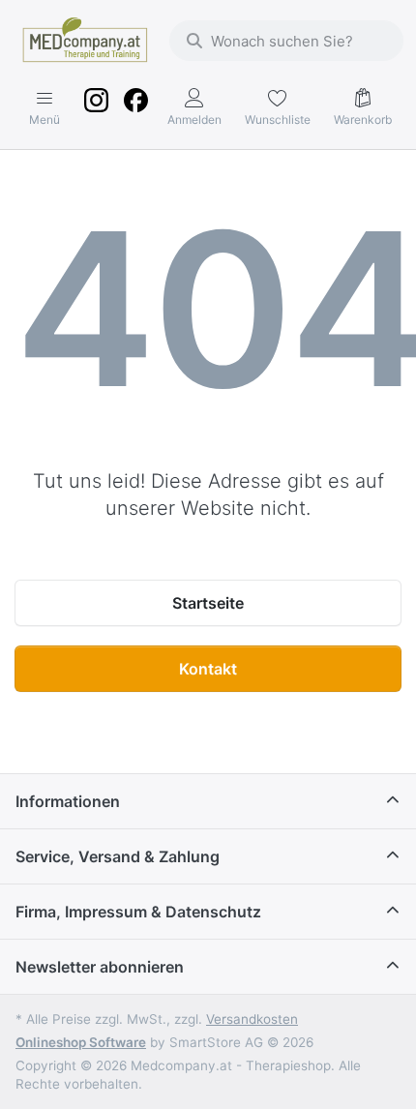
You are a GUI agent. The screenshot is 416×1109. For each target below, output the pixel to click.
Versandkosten (252, 1019)
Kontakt (208, 668)
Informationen (67, 801)
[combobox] (286, 40)
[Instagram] (96, 108)
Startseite (208, 603)
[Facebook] (135, 108)
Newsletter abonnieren (99, 966)
